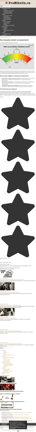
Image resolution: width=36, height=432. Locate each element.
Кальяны (5, 27)
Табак (5, 31)
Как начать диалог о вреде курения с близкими (11, 409)
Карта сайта (4, 423)
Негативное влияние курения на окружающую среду (12, 401)
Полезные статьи (7, 33)
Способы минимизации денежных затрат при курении (11, 279)
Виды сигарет (5, 26)
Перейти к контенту (4, 0)
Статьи (3, 32)
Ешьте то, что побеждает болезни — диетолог (10, 393)
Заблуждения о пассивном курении (8, 383)
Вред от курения (7, 21)
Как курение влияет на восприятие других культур (11, 343)
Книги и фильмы (7, 19)
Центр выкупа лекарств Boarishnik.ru (22, 417)
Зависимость (6, 16)
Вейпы (5, 351)
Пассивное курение (8, 15)
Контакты (4, 35)
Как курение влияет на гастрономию (8, 317)
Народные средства (8, 365)
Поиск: (1, 6)
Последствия (6, 22)
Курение (3, 14)
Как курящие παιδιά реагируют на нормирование (10, 305)
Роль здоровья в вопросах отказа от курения (9, 292)
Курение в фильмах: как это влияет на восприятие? (12, 391)
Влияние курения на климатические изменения (10, 330)
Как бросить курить (6, 8)
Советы (5, 9)
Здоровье (4, 20)
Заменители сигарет (8, 13)
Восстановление (7, 369)
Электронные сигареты (9, 30)
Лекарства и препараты (9, 10)
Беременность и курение (9, 25)
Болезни (5, 24)
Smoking (3, 350)
